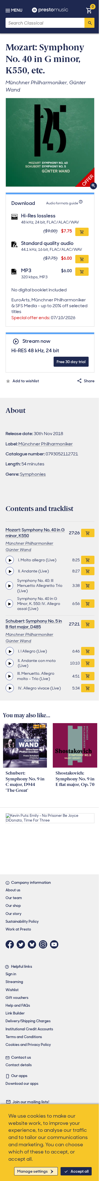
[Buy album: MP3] (82, 271)
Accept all (80, 1171)
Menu (16, 10)
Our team (14, 897)
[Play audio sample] (10, 560)
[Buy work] (87, 533)
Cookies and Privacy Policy (28, 1044)
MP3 (26, 270)
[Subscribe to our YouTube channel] (55, 944)
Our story (13, 913)
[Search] (89, 23)
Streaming (14, 981)
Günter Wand (18, 549)
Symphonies (33, 474)
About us (13, 890)
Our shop (13, 905)
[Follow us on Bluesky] (33, 944)
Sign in (11, 974)
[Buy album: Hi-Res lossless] (82, 232)
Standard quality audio (47, 243)
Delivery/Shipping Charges (28, 1021)
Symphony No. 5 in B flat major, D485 (34, 624)
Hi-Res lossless (38, 215)
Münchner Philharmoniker (45, 444)
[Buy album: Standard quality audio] (82, 259)
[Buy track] (87, 560)
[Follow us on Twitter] (22, 944)
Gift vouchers (17, 997)
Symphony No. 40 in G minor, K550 (35, 533)
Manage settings (32, 1171)
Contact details (19, 1065)
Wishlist (12, 990)
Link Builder (15, 1013)
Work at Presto (18, 929)
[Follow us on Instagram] (44, 944)
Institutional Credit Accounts (29, 1029)
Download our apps (22, 1083)
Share (89, 380)
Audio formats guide (62, 203)
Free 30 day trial (71, 361)
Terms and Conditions (24, 1036)
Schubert (15, 621)
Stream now (36, 341)
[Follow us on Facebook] (11, 944)
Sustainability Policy (22, 921)
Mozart (13, 530)
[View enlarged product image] (50, 142)
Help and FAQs (18, 1005)
